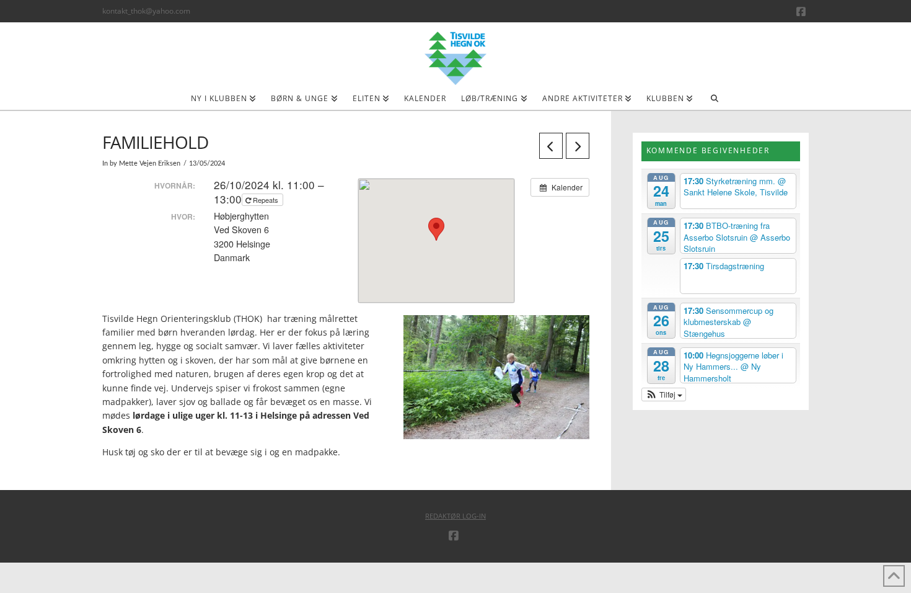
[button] (664, 394)
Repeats (265, 200)
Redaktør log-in (455, 515)
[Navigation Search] (714, 102)
